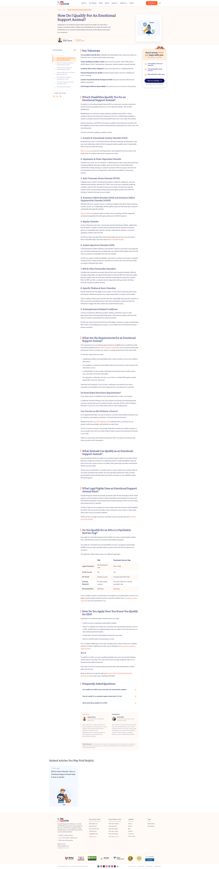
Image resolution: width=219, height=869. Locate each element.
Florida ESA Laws (93, 823)
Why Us (130, 823)
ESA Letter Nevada (113, 833)
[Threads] (115, 866)
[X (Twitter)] (104, 866)
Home (59, 9)
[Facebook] (98, 866)
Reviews (107, 3)
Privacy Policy (141, 866)
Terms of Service (132, 866)
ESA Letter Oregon (113, 828)
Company (114, 3)
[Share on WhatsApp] (60, 96)
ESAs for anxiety (86, 151)
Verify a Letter (131, 836)
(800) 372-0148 (61, 844)
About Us (130, 831)
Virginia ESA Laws (93, 833)
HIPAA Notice (158, 866)
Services (83, 3)
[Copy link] (54, 96)
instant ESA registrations (100, 421)
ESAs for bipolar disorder (116, 239)
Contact (132, 3)
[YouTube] (107, 866)
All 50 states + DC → (114, 836)
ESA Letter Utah (113, 826)
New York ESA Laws (94, 828)
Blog (64, 9)
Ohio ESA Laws (93, 831)
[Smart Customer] (149, 858)
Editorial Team (151, 823)
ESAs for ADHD (86, 213)
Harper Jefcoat (67, 40)
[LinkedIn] (109, 866)
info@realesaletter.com (63, 846)
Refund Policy (149, 866)
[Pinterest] (112, 866)
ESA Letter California (114, 823)
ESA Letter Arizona (113, 831)
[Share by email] (57, 96)
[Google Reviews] (117, 866)
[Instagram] (101, 866)
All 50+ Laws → (93, 836)
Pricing (100, 3)
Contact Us (131, 833)
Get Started (151, 3)
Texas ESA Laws (93, 826)
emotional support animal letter (109, 347)
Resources (123, 3)
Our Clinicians (93, 3)
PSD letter (116, 589)
